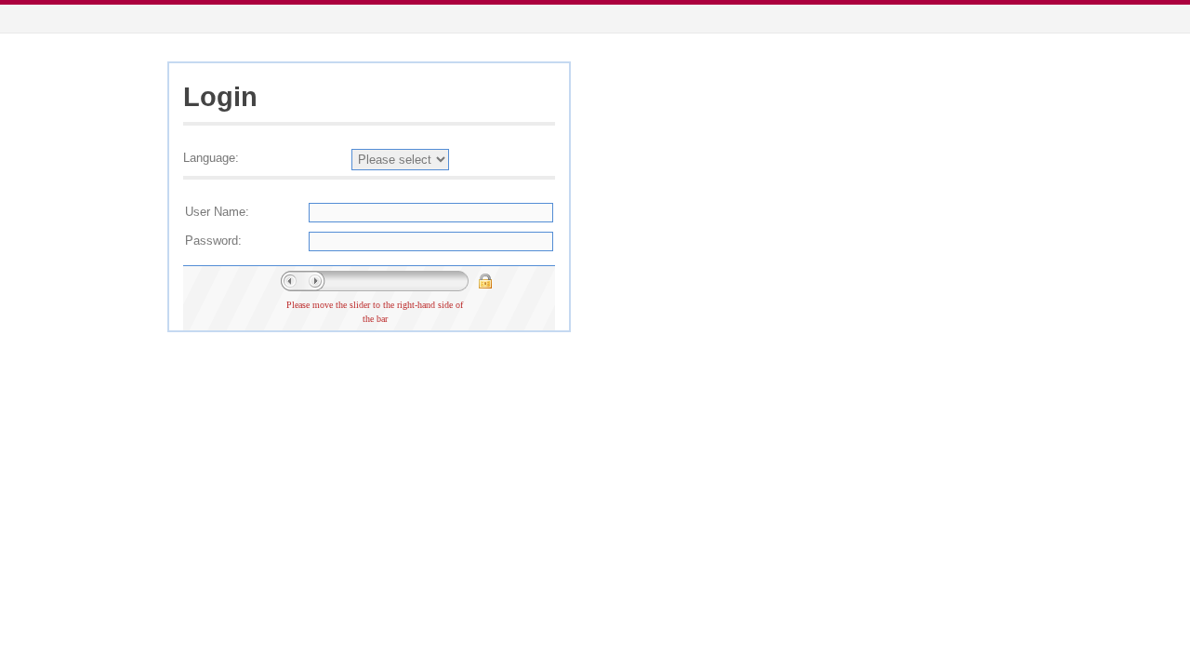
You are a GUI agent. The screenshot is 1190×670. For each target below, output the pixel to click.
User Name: (217, 212)
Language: (211, 158)
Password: (213, 241)
